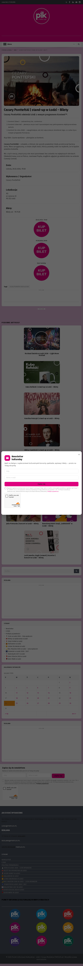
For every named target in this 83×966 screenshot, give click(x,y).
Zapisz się (41, 484)
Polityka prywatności (53, 491)
